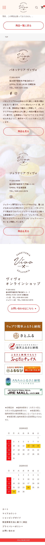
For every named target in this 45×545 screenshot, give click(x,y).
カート (5, 509)
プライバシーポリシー (12, 526)
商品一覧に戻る (23, 25)
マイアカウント (9, 513)
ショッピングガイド (11, 518)
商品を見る (23, 131)
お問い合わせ (8, 531)
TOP (6, 37)
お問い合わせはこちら (22, 308)
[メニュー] (4, 7)
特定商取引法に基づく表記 (14, 522)
